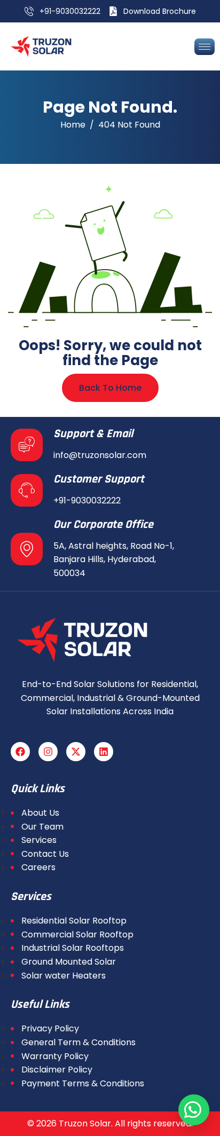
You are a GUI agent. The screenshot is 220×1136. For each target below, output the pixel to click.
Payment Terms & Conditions (82, 1083)
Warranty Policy (55, 1056)
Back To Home (110, 388)
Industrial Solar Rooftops (72, 948)
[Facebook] (20, 751)
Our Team (42, 827)
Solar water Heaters (63, 975)
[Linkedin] (103, 751)
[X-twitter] (75, 751)
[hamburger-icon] (204, 46)
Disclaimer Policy (56, 1069)
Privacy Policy (50, 1028)
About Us (40, 813)
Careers (38, 867)
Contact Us (45, 854)
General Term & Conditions (78, 1042)
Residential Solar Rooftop (74, 920)
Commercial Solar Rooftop (77, 934)
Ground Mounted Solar (68, 962)
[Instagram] (48, 751)
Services (39, 840)
